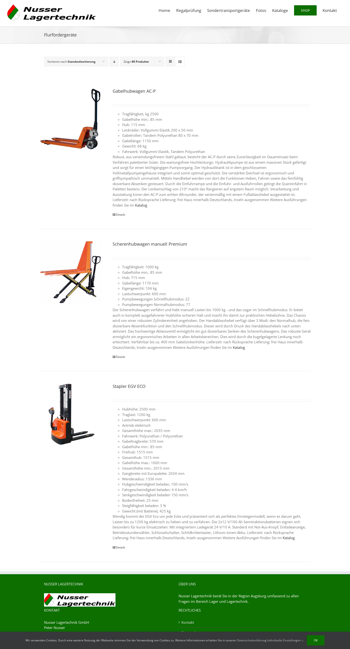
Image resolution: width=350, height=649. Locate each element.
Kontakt (187, 622)
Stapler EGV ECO (129, 386)
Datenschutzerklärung (251, 640)
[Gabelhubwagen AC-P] (70, 119)
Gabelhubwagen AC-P (134, 91)
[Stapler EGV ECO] (70, 414)
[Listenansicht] (180, 61)
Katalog (141, 205)
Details (120, 215)
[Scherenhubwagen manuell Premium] (70, 272)
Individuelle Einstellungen (284, 640)
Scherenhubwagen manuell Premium (150, 244)
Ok (316, 640)
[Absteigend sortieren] (114, 61)
